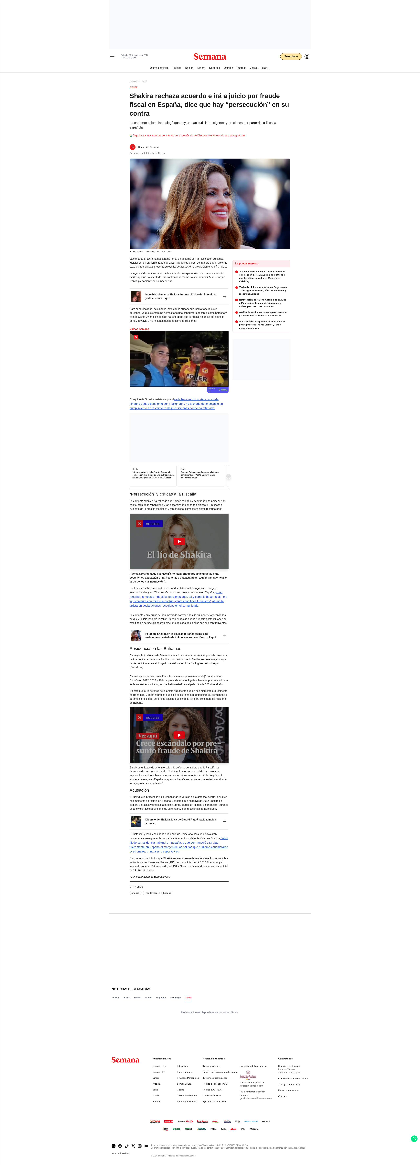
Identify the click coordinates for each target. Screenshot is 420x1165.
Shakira (135, 893)
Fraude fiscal (151, 893)
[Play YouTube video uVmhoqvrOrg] (179, 735)
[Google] (114, 1146)
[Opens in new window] (120, 1146)
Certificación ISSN (212, 1095)
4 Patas (156, 1101)
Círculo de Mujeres (187, 1095)
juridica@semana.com (251, 1085)
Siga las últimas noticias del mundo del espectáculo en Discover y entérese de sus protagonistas (189, 135)
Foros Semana (184, 1072)
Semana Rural (184, 1083)
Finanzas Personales (188, 1078)
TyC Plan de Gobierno (214, 1101)
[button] (179, 541)
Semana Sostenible (187, 1101)
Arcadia (156, 1083)
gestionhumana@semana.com (256, 1098)
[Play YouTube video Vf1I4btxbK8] (179, 541)
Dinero (156, 1078)
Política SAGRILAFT (213, 1089)
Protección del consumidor (253, 1066)
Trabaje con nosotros (289, 1084)
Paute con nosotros (288, 1090)
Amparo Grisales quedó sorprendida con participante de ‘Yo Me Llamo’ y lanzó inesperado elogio (200, 475)
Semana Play (159, 1066)
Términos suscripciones (215, 1078)
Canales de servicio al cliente (293, 1078)
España (167, 893)
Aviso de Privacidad (124, 1153)
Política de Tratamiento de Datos (220, 1072)
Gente (145, 81)
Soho (155, 1089)
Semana (134, 81)
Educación (182, 1066)
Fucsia (156, 1095)
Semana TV (159, 1072)
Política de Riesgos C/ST (216, 1083)
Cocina (180, 1089)
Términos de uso (211, 1066)
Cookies (282, 1096)
